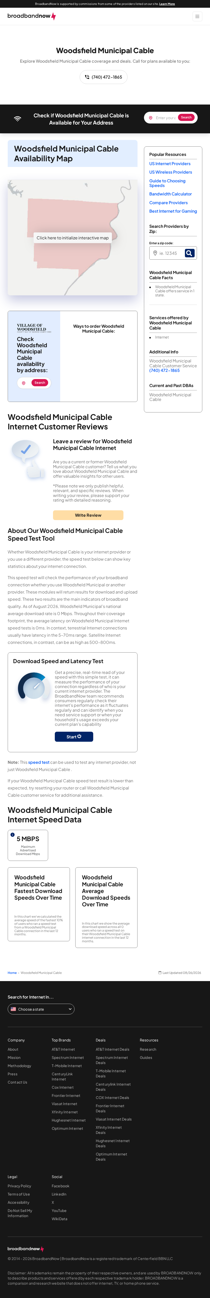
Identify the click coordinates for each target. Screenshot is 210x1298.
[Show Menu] (197, 16)
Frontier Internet (66, 1095)
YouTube (59, 1210)
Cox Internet (63, 1087)
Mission (14, 1057)
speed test (38, 762)
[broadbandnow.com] (32, 16)
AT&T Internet (63, 1049)
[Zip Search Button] (190, 253)
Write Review (88, 515)
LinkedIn (59, 1194)
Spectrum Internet (68, 1057)
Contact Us (17, 1082)
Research (148, 1049)
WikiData (59, 1218)
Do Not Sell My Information (20, 1213)
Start (72, 736)
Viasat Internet (64, 1103)
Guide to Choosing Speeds (167, 183)
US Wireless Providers (170, 172)
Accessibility (18, 1202)
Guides (146, 1057)
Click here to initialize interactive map (73, 237)
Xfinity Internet (65, 1111)
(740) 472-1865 (107, 77)
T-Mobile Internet (67, 1065)
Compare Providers (168, 202)
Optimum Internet (67, 1128)
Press (12, 1073)
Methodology (20, 1065)
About (13, 1049)
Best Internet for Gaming (173, 211)
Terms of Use (19, 1194)
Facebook (60, 1185)
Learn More (167, 3)
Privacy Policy (19, 1185)
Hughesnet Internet (69, 1120)
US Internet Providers (170, 163)
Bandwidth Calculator (170, 193)
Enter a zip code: (161, 243)
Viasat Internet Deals (114, 1119)
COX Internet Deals (112, 1097)
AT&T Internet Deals (112, 1049)
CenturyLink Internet (62, 1076)
